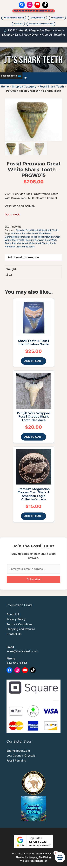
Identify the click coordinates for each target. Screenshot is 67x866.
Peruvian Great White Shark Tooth (30, 243)
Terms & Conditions (19, 624)
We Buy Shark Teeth (14, 18)
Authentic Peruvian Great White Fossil (31, 233)
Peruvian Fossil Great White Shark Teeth (37, 230)
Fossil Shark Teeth (52, 86)
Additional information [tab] (23, 257)
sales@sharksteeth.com (22, 651)
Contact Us (14, 634)
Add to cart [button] (33, 361)
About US (13, 614)
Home (5, 86)
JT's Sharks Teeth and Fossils (38, 853)
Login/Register (37, 18)
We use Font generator (33, 860)
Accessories (57, 18)
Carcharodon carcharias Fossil (21, 236)
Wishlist (18, 24)
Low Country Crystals (21, 755)
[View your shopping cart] (25, 78)
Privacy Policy (16, 619)
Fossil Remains (16, 760)
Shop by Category (24, 86)
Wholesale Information (41, 24)
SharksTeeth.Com (18, 750)
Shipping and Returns (21, 629)
